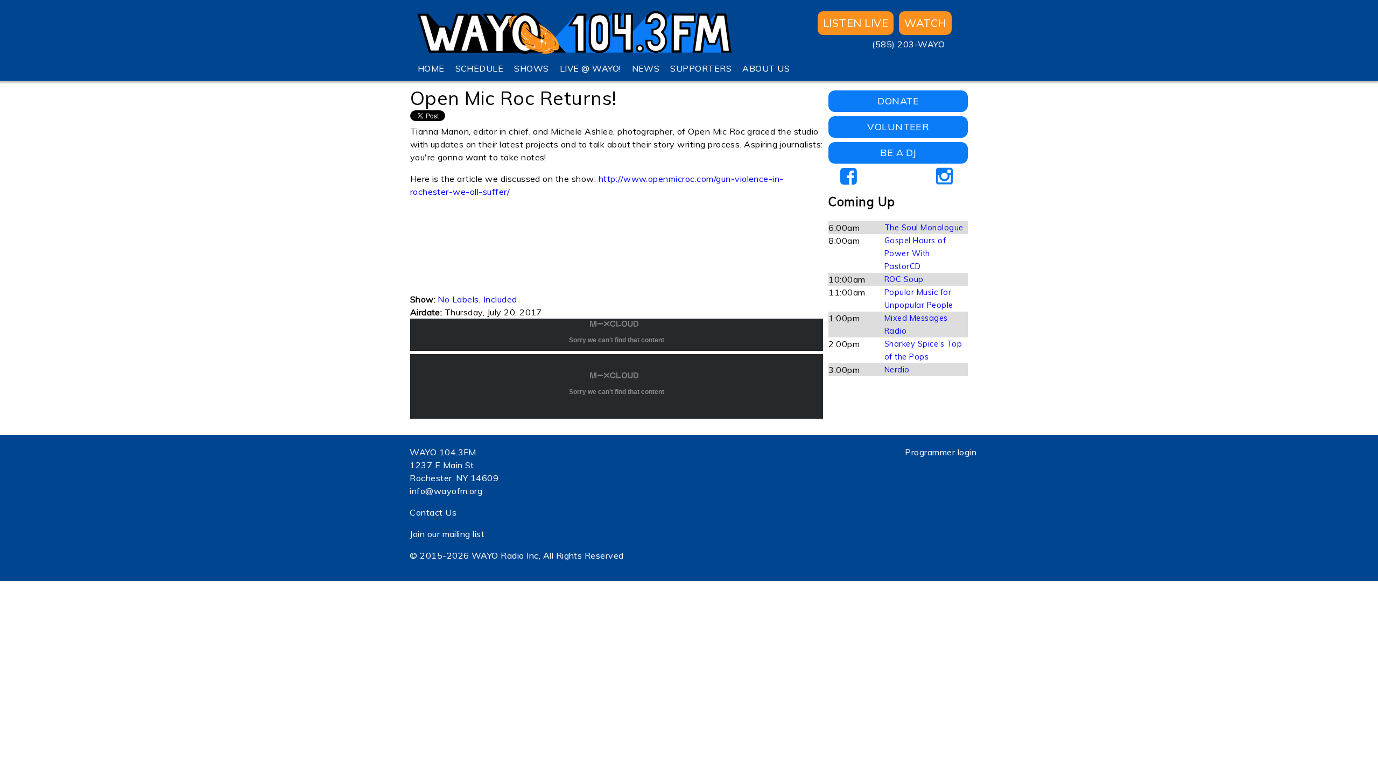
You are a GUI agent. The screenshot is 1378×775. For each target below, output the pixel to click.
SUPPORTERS (701, 68)
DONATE (898, 101)
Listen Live (855, 23)
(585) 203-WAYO (908, 44)
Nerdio (897, 370)
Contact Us (433, 512)
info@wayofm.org (446, 490)
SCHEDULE (479, 68)
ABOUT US (766, 68)
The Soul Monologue (924, 227)
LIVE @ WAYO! (590, 68)
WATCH (925, 23)
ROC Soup (904, 279)
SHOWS (531, 68)
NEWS (646, 68)
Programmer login (940, 452)
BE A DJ (898, 152)
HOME (431, 68)
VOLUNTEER (898, 127)
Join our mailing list (447, 534)
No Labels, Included (477, 299)
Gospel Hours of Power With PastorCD (915, 253)
